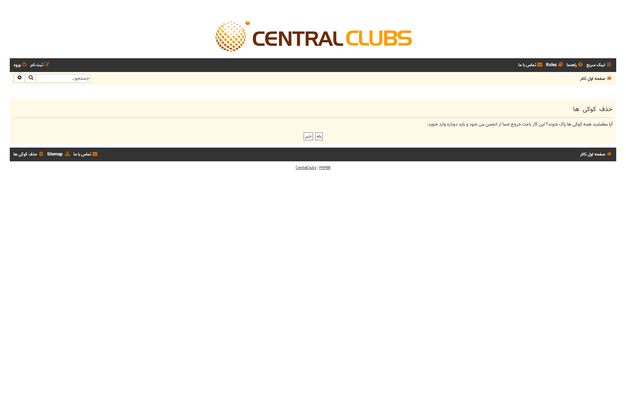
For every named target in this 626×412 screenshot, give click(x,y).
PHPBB (324, 168)
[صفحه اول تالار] (313, 35)
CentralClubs (306, 168)
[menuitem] (575, 65)
